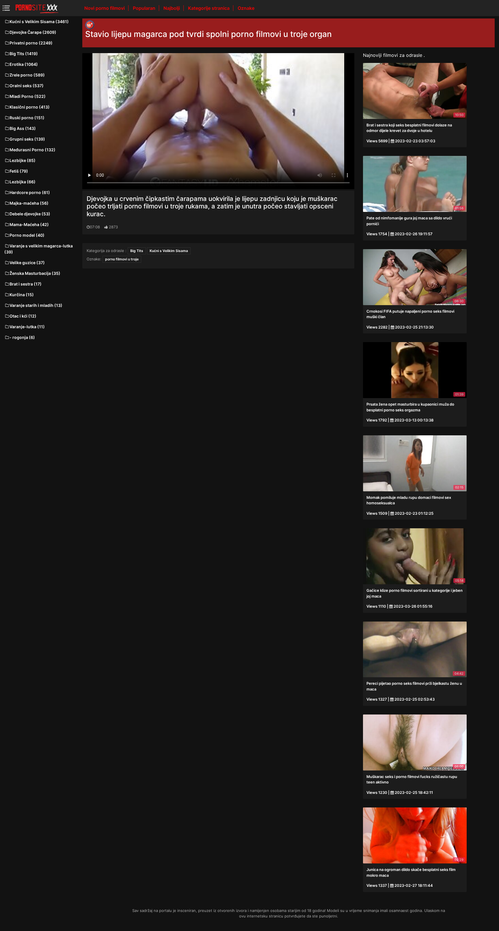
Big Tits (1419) (24, 53)
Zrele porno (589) (27, 74)
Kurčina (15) (22, 294)
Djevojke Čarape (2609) (33, 32)
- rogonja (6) (22, 337)
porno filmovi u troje (122, 259)
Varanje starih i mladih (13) (36, 305)
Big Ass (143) (23, 128)
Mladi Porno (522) (28, 96)
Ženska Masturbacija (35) (35, 273)
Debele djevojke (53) (30, 213)
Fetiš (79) (19, 171)
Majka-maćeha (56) (29, 203)
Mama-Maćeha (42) (29, 224)
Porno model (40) (27, 235)
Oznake (246, 8)
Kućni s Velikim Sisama (169, 251)
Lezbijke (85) (23, 160)
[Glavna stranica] (37, 8)
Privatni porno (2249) (31, 42)
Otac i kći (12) (23, 316)
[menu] (6, 8)
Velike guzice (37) (27, 262)
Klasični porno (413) (30, 107)
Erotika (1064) (24, 64)
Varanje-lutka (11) (27, 326)
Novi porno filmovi (105, 8)
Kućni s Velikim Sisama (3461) (39, 21)
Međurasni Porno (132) (32, 149)
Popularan (145, 8)
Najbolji (172, 8)
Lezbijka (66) (23, 181)
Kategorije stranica (209, 8)
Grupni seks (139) (27, 139)
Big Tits (136, 251)
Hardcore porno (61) (30, 192)
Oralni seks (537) (27, 85)
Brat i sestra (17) (26, 283)
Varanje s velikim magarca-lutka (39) (38, 248)
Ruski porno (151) (27, 117)
